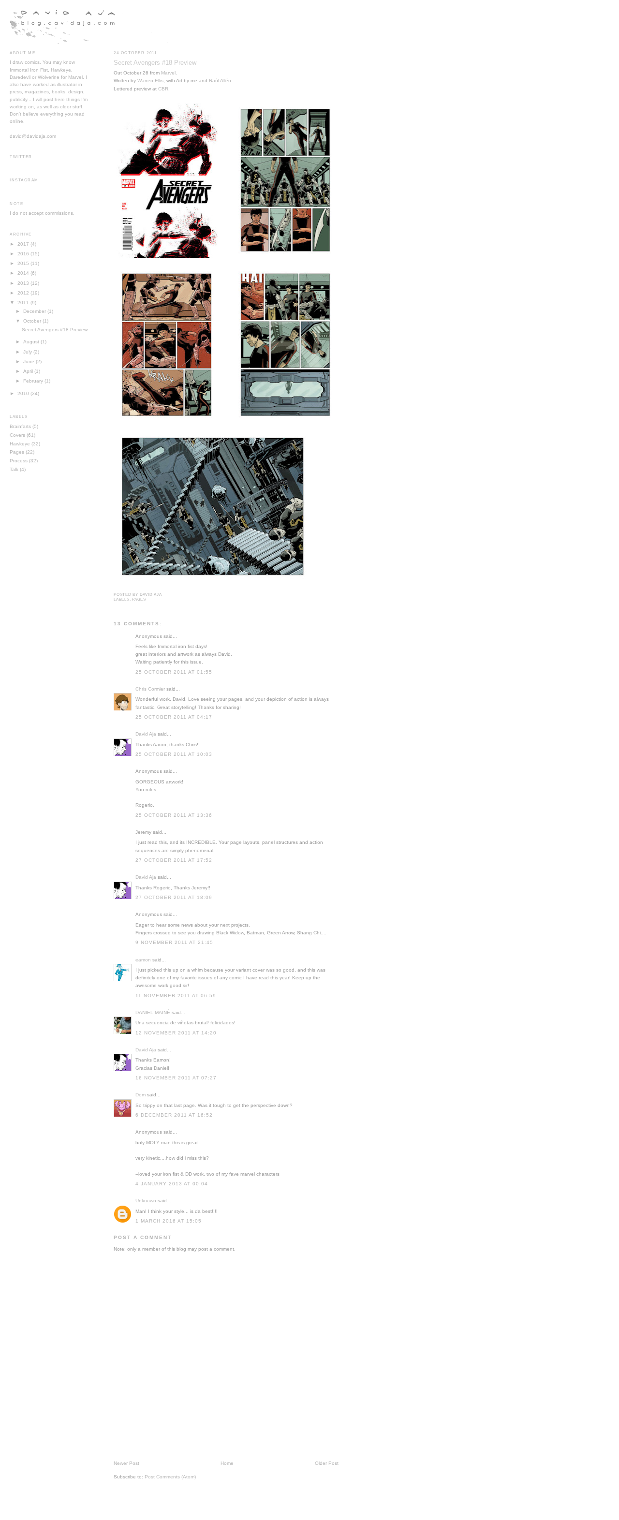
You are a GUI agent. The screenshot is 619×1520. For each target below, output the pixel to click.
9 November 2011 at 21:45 (174, 942)
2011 (23, 302)
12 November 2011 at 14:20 (176, 1032)
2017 (23, 244)
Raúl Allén (220, 80)
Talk (14, 469)
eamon (143, 959)
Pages (139, 599)
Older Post (327, 1463)
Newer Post (126, 1463)
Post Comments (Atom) (170, 1476)
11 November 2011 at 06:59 (175, 995)
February (33, 381)
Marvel (168, 72)
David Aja (145, 734)
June (28, 361)
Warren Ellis (150, 80)
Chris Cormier (150, 689)
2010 (23, 393)
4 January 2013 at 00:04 (171, 1183)
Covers (17, 435)
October (32, 321)
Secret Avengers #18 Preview (155, 62)
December (34, 311)
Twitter (21, 157)
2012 (23, 292)
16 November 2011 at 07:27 (176, 1077)
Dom (140, 1094)
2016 (23, 253)
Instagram (24, 180)
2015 (23, 263)
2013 (23, 283)
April (28, 371)
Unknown (145, 1200)
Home (227, 1463)
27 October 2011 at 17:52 (173, 860)
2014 (23, 273)
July (27, 351)
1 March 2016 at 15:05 (168, 1221)
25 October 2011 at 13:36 (173, 815)
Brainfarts (20, 426)
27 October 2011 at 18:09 (173, 897)
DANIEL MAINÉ (152, 1012)
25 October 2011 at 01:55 (173, 672)
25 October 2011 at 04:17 (173, 717)
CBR (163, 88)
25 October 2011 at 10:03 (173, 754)
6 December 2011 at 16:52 (174, 1115)
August (31, 341)
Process (19, 460)
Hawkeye (20, 443)
